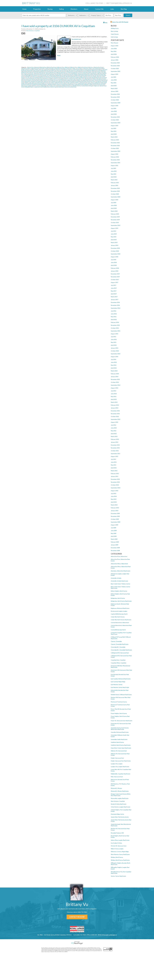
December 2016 (115, 302)
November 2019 (115, 219)
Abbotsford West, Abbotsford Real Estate (79, 67)
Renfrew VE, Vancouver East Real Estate (30, 84)
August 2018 (114, 257)
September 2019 (115, 225)
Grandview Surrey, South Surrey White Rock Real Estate (120, 728)
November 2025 (115, 65)
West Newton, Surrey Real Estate (120, 854)
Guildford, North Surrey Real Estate (121, 745)
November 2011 (115, 448)
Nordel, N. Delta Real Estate (118, 804)
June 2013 (114, 393)
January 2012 (114, 442)
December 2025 (115, 63)
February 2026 (115, 57)
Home (24, 9)
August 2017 (114, 282)
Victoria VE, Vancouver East (118, 846)
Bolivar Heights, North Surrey (119, 591)
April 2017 (114, 294)
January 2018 (114, 271)
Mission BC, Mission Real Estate (120, 791)
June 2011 (114, 462)
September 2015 (115, 331)
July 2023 (113, 128)
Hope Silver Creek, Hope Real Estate (121, 748)
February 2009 (115, 542)
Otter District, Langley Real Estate (120, 807)
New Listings (114, 31)
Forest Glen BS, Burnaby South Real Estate (66, 76)
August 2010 (114, 490)
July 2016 (113, 311)
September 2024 (115, 102)
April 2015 (114, 345)
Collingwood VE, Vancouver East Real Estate (80, 73)
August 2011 (114, 456)
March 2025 (114, 88)
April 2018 (114, 265)
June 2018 (114, 262)
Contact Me (99, 9)
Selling (61, 9)
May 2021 (113, 174)
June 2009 (114, 530)
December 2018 (115, 248)
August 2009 (114, 525)
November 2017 (115, 276)
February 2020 (115, 214)
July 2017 (113, 285)
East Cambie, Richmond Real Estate (121, 679)
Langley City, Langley (116, 764)
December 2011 (115, 445)
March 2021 (114, 179)
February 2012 (115, 439)
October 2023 (115, 120)
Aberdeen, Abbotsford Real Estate (120, 571)
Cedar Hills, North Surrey (118, 617)
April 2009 (114, 536)
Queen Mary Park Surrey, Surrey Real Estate (74, 83)
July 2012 (113, 425)
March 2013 (114, 402)
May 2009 (113, 533)
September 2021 (115, 162)
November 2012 (115, 413)
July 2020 (113, 202)
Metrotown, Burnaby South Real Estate (59, 81)
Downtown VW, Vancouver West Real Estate (59, 74)
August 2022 (114, 154)
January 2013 (114, 408)
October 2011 (115, 450)
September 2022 (115, 151)
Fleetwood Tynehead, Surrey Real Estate (47, 76)
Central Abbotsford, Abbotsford (120, 622)
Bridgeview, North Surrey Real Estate (121, 601)
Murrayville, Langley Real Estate (119, 798)
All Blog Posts (115, 28)
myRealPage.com (77, 943)
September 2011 (115, 453)
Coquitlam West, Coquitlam (118, 663)
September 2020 (115, 197)
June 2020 (114, 205)
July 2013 (113, 391)
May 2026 (113, 51)
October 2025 (115, 68)
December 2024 (115, 94)
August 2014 (114, 356)
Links (112, 9)
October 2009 (115, 519)
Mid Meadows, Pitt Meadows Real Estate (78, 81)
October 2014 (115, 351)
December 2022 (115, 142)
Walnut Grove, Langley (117, 848)
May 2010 (113, 499)
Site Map (124, 9)
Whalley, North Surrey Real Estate (120, 860)
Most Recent (114, 43)
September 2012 (115, 419)
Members (73, 9)
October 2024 (115, 100)
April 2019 (114, 239)
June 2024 (114, 111)
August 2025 (114, 74)
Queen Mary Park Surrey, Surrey (120, 817)
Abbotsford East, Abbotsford (119, 556)
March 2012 (114, 436)
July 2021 (113, 168)
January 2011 (114, 476)
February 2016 (115, 322)
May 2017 (113, 291)
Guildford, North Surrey (117, 742)
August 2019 (114, 228)
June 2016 (114, 314)
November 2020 (115, 191)
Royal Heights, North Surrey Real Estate (59, 84)
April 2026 (114, 54)
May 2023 (113, 131)
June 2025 (114, 80)
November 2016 (115, 305)
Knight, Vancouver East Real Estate (121, 761)
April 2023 (114, 134)
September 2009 (115, 522)
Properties (37, 9)
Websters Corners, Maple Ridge (120, 851)
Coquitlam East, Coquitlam (118, 660)
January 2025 (114, 91)
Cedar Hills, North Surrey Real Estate (121, 619)
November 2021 (115, 160)
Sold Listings (114, 37)
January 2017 (114, 299)
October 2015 (115, 328)
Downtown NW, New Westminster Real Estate (39, 74)
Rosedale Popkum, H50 (117, 833)
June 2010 (114, 496)
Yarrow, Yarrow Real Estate (118, 876)
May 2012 (113, 430)
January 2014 (114, 376)
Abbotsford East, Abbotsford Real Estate (48, 67)
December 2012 (115, 411)
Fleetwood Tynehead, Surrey (119, 702)
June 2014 (114, 362)
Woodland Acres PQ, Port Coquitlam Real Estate (53, 87)
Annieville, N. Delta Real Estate (119, 581)
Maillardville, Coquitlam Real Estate (120, 774)
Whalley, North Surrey (117, 857)
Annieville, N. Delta (116, 578)
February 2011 (115, 473)
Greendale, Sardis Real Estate (119, 739)
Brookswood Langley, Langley (119, 611)
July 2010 (113, 493)
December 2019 (115, 217)
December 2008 (115, 547)
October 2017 (115, 279)
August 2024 (114, 105)
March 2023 (114, 137)
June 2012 (114, 428)
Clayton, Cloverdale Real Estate (119, 644)
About (86, 9)
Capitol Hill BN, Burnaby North (119, 614)
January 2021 (114, 185)
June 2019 (114, 234)
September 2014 (115, 353)
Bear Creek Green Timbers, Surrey (120, 584)
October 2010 (115, 485)
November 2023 (115, 117)
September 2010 (115, 488)
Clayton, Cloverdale (116, 641)
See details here (76, 39)
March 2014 (114, 371)
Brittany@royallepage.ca (119, 3)
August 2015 (114, 334)
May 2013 (113, 396)
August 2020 (114, 199)
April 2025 (114, 85)
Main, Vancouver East (117, 776)
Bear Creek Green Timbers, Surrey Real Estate (90, 68)
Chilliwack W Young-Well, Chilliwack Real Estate (77, 71)
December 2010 (115, 479)
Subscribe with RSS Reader (120, 22)
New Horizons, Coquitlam (118, 801)
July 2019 (113, 231)
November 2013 (115, 379)
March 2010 (114, 505)
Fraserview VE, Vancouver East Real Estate (51, 77)
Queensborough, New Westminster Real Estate (95, 83)
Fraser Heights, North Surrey (119, 713)
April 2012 (114, 433)
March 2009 (114, 539)
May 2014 (113, 365)
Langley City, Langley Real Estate (120, 766)
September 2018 (115, 254)
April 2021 (114, 177)
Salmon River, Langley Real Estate (120, 840)
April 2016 (114, 319)
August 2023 (114, 125)
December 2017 (115, 274)
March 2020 (114, 211)
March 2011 (114, 470)
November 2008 (115, 550)
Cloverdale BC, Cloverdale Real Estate (121, 650)
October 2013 (115, 382)
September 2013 (115, 385)
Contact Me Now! (77, 917)
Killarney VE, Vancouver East (119, 751)
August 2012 (114, 422)
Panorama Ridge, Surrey (117, 814)
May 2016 (113, 316)
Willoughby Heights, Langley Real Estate (34, 87)
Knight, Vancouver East (117, 758)
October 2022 (115, 148)
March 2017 (114, 296)
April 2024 (114, 114)
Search (128, 15)
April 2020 (114, 208)
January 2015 (114, 348)
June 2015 (114, 339)
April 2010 (114, 502)
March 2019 (114, 242)
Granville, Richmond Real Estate (120, 732)
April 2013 (114, 399)
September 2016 (115, 308)
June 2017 (114, 288)
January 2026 (114, 60)
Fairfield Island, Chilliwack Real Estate (121, 694)
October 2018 (115, 251)
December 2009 (115, 513)
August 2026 (114, 45)
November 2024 (115, 97)
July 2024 (113, 108)
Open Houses (115, 34)
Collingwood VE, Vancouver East (120, 653)
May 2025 (113, 83)
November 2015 (115, 325)
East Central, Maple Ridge (118, 681)
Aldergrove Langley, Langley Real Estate (30, 68)
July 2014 (113, 359)
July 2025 (113, 77)
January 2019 (114, 245)
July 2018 (113, 259)
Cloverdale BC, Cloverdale (118, 647)
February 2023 (115, 140)
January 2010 (114, 510)
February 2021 (115, 182)
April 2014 (114, 368)
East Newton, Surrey (116, 684)
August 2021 (114, 165)
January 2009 (114, 545)
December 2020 (115, 188)
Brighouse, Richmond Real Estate (120, 608)
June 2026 (114, 48)
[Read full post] (38, 48)
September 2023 (115, 122)
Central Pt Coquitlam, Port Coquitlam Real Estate (55, 71)
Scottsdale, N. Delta (116, 843)
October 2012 (115, 416)
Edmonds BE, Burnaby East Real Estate (64, 75)
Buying (50, 9)
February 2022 (115, 157)
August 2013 (114, 388)
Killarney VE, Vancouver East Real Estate (30, 80)
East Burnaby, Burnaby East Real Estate (78, 74)
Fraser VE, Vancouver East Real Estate (121, 720)
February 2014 (115, 373)
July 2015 (113, 336)
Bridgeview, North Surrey (118, 598)
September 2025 (115, 71)
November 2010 (115, 482)
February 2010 (115, 508)
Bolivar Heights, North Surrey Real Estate (41, 69)
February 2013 (115, 405)
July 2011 (113, 459)
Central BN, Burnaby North (118, 630)
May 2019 (113, 237)
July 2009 (113, 527)
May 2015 (113, 342)
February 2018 (115, 268)
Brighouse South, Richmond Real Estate (88, 69)
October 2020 (115, 194)
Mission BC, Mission (116, 788)
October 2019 (115, 222)
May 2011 (113, 465)
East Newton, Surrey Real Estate (120, 687)
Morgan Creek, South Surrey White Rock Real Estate (36, 82)
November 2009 (115, 516)
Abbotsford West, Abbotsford (119, 563)
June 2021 (114, 171)
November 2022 (115, 145)
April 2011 (114, 468)
